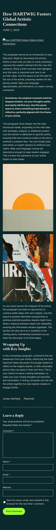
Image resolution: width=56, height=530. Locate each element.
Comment (8, 430)
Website (7, 487)
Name (7, 461)
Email (6, 474)
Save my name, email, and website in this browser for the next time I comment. (28, 502)
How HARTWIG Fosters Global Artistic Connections (27, 19)
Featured (29, 398)
